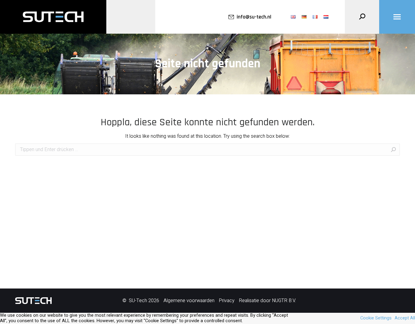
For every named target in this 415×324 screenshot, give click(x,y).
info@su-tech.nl (254, 16)
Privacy (227, 300)
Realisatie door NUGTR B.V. (267, 300)
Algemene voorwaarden (188, 300)
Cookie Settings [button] (376, 318)
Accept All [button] (405, 318)
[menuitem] (293, 17)
